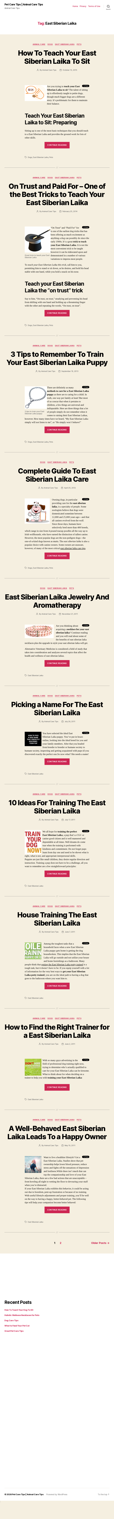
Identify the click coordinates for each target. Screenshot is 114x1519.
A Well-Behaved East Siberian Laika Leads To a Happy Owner (57, 1132)
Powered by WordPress (56, 1494)
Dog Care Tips (11, 1320)
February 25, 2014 (69, 211)
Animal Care (39, 44)
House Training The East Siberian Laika (57, 918)
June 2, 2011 (70, 1044)
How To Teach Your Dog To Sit (18, 1310)
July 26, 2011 (70, 721)
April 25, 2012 (70, 488)
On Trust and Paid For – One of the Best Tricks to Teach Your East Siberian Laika (57, 194)
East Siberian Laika (64, 44)
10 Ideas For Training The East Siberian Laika (56, 806)
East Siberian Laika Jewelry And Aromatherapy (57, 601)
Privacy (83, 6)
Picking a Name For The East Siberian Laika (57, 708)
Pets (79, 44)
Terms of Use (94, 6)
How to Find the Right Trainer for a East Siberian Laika (57, 1031)
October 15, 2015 (70, 70)
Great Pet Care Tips (13, 1331)
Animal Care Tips (49, 70)
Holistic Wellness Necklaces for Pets (21, 1315)
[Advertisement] (31, 1278)
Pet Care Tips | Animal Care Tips (23, 4)
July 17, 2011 (70, 820)
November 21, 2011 (70, 614)
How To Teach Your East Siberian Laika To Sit (57, 57)
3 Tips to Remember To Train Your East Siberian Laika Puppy (56, 358)
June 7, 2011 (70, 932)
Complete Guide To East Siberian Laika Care (57, 475)
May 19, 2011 (70, 1145)
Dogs (50, 44)
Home (75, 6)
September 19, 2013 (69, 371)
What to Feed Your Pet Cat (16, 1326)
